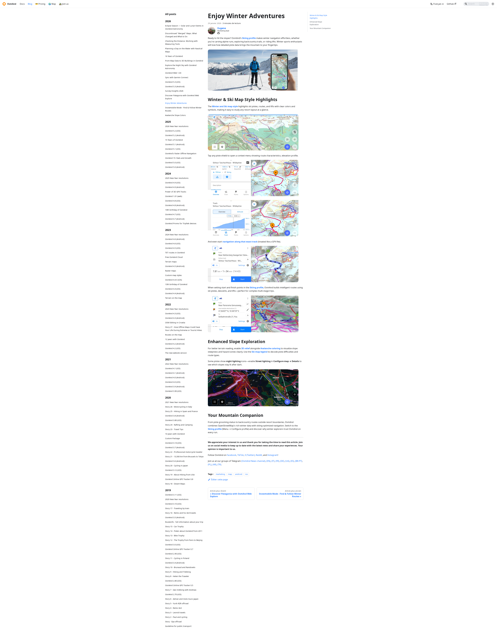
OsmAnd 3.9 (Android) (174, 386)
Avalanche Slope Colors (175, 115)
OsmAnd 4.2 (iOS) (172, 348)
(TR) (219, 464)
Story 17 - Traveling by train (177, 508)
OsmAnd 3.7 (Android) (174, 447)
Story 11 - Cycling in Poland (177, 558)
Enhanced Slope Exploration (316, 23)
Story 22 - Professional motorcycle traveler (183, 452)
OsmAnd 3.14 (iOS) (173, 443)
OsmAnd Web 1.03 (173, 73)
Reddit (259, 455)
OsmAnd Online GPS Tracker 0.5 (179, 585)
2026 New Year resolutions (176, 126)
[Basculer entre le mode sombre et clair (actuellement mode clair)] (493, 4)
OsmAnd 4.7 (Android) (174, 219)
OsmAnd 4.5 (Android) (174, 266)
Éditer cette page (219, 479)
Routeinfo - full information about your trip (184, 522)
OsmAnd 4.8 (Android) (174, 205)
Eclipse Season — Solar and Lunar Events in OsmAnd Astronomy (184, 27)
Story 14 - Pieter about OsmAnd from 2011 (183, 531)
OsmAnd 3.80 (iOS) (173, 420)
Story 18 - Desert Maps (175, 483)
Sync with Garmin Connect (176, 77)
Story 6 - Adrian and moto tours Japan (181, 599)
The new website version (176, 353)
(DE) (282, 461)
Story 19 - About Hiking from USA (180, 474)
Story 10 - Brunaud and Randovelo (180, 567)
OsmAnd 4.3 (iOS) (172, 313)
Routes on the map (173, 334)
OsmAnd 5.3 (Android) (174, 86)
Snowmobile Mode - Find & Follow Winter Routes (183, 109)
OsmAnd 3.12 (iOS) (173, 470)
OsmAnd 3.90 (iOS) (173, 391)
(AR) (214, 464)
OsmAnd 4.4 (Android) (174, 293)
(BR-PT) (298, 461)
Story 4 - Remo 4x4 (173, 608)
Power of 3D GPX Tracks (175, 191)
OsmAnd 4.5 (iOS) (172, 248)
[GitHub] (218, 33)
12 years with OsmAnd (175, 339)
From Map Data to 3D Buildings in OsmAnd (184, 60)
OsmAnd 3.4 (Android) (174, 562)
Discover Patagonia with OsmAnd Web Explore (182, 97)
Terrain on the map (173, 298)
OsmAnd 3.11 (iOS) (173, 495)
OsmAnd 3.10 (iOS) (173, 504)
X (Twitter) (250, 455)
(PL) (209, 464)
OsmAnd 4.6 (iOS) (172, 243)
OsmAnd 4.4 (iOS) (172, 289)
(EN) (268, 461)
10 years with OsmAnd (175, 434)
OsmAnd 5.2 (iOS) (172, 131)
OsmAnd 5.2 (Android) (174, 135)
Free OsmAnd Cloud (174, 257)
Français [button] (437, 3)
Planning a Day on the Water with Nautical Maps (183, 50)
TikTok (240, 455)
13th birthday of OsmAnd (176, 284)
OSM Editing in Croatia (175, 322)
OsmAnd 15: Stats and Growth (178, 158)
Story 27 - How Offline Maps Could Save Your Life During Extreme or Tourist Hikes (183, 328)
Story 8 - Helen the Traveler (177, 576)
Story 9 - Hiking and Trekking (178, 571)
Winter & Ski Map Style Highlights (318, 16)
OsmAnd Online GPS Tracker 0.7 (179, 549)
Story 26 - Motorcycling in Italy (178, 406)
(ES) (292, 461)
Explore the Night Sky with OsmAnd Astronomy (180, 67)
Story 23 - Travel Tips (174, 429)
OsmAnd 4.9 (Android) (174, 187)
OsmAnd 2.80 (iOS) (173, 581)
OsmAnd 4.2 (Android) (174, 344)
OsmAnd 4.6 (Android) (174, 239)
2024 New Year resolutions (176, 234)
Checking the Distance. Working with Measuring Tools (181, 42)
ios (246, 474)
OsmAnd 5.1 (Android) (174, 144)
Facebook (231, 455)
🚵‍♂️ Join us (64, 3)
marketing (220, 474)
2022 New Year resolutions (176, 364)
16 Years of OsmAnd (174, 56)
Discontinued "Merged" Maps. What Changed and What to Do (181, 35)
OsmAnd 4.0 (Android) (174, 377)
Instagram (272, 455)
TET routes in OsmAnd (175, 252)
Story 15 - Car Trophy (174, 526)
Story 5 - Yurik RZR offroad (176, 603)
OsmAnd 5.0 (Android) (174, 167)
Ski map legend (259, 351)
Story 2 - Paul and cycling (176, 617)
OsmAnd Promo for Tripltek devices (180, 223)
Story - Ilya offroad (173, 621)
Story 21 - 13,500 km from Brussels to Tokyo (184, 456)
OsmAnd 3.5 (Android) (174, 517)
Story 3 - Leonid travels (175, 612)
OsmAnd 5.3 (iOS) (172, 82)
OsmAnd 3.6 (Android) (174, 461)
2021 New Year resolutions (176, 402)
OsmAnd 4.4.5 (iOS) (173, 280)
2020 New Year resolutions (176, 499)
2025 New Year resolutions (176, 178)
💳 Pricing (40, 3)
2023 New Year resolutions (176, 309)
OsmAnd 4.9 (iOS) (172, 182)
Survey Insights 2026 (174, 91)
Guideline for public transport (178, 626)
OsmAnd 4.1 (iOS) (172, 368)
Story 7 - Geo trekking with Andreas (180, 590)
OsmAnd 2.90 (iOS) (173, 553)
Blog (30, 3)
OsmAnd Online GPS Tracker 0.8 (179, 479)
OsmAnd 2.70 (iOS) (173, 594)
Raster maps (170, 270)
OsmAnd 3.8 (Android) (174, 415)
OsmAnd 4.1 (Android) (174, 373)
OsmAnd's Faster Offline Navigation (180, 153)
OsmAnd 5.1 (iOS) (172, 149)
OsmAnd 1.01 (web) (173, 196)
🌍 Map (52, 3)
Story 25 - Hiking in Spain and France (181, 411)
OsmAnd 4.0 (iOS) (172, 382)
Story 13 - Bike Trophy (174, 535)
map (230, 474)
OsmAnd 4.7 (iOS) (172, 214)
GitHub (450, 3)
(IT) (273, 461)
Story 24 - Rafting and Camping (179, 425)
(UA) (287, 461)
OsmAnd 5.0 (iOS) (172, 162)
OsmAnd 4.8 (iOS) (172, 201)
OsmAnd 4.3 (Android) (174, 318)
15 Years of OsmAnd (174, 140)
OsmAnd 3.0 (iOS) (172, 544)
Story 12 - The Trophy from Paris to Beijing (183, 540)
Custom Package (172, 438)
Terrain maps (171, 261)
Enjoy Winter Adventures (176, 103)
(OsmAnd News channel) (253, 461)
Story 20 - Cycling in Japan (176, 465)
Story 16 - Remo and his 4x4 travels (180, 513)
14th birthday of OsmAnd (176, 210)
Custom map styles (173, 275)
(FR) (277, 461)
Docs (22, 3)
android (238, 474)
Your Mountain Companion (320, 28)
